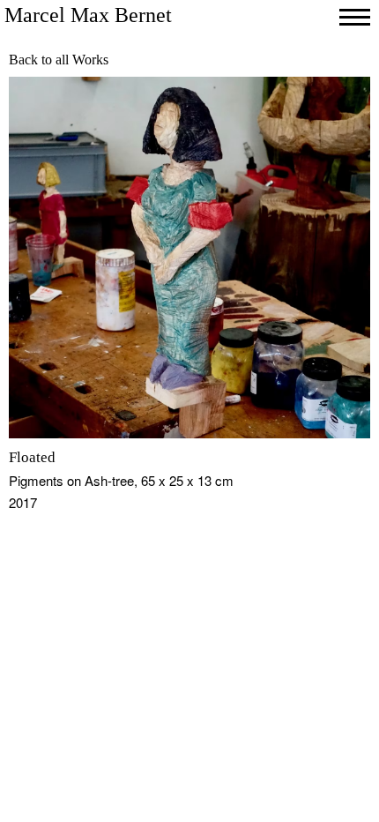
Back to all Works (58, 59)
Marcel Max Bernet (88, 15)
